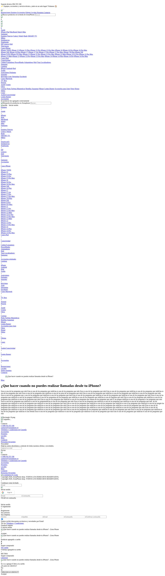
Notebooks (5, 146)
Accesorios (21, 13)
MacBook (13, 32)
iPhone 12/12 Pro (72, 54)
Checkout (4, 558)
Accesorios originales (8, 259)
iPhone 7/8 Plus (69, 52)
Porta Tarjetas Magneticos (16, 89)
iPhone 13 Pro (25, 56)
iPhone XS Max (16, 54)
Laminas (4, 261)
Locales (34, 13)
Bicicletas (4, 77)
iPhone (3, 32)
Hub (35, 62)
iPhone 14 (48, 56)
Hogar (77, 89)
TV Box (4, 298)
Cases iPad (5, 235)
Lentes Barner (49, 89)
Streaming (15, 77)
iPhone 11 (26, 54)
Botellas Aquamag (32, 89)
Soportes (4, 279)
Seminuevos (5, 144)
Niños (3, 332)
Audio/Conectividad (8, 348)
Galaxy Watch (18, 36)
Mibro (3, 138)
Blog (2, 380)
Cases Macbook (6, 291)
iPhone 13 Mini (6, 56)
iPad (7, 32)
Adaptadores (28, 62)
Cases (3, 342)
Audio (3, 271)
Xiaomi (3, 302)
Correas (3, 89)
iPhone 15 (15, 50)
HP (2, 44)
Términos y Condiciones (15, 523)
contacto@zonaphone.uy (10, 428)
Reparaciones (6, 13)
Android (9, 68)
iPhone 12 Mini (60, 54)
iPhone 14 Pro (69, 56)
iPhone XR (79, 52)
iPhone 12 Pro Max (86, 54)
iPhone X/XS (5, 54)
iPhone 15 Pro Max (48, 50)
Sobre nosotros (6, 370)
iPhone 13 (16, 56)
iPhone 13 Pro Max (37, 56)
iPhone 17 (24, 52)
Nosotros (40, 13)
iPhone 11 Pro (35, 54)
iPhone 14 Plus (57, 56)
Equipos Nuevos (7, 36)
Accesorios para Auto (62, 89)
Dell (11, 44)
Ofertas (28, 13)
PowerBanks (19, 62)
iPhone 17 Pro (44, 52)
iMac (24, 32)
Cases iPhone (5, 166)
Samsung (4, 125)
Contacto (47, 13)
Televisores (5, 156)
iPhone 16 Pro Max (80, 50)
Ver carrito (4, 548)
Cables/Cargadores (7, 62)
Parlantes (13, 72)
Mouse (41, 89)
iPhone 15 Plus (24, 50)
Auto (10, 77)
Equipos (14, 13)
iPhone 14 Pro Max (81, 56)
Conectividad (5, 241)
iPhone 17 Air (33, 52)
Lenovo (6, 44)
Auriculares (5, 72)
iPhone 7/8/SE (6, 50)
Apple (3, 85)
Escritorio (23, 77)
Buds (25, 36)
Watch (19, 32)
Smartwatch (5, 142)
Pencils (3, 304)
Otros (72, 89)
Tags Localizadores (44, 62)
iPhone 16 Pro (68, 50)
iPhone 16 (58, 50)
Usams (8, 85)
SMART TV (32, 36)
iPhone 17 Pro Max (56, 52)
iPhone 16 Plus (15, 52)
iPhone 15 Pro (35, 50)
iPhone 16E (5, 52)
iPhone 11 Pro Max (47, 54)
